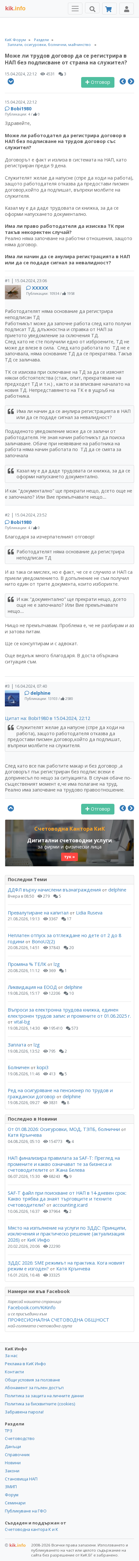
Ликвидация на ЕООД (32, 987)
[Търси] (92, 7)
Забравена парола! (24, 1412)
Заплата (17, 1045)
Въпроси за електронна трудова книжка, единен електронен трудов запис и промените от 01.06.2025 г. (69, 1013)
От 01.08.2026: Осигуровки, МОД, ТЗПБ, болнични (64, 1129)
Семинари (15, 1503)
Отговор (100, 82)
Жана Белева (70, 1170)
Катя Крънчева (25, 1135)
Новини (13, 1463)
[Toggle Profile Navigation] (126, 9)
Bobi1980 (21, 108)
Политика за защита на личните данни (44, 1396)
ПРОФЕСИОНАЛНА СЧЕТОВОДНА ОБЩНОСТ (58, 1320)
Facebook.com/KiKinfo (32, 1307)
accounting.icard (70, 1205)
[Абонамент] (109, 9)
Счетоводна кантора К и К (31, 1529)
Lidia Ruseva (89, 913)
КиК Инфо (38, 1240)
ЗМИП (11, 1486)
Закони (12, 1471)
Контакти (14, 1372)
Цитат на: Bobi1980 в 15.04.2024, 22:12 (47, 718)
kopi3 (42, 1067)
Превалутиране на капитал (38, 913)
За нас (11, 1355)
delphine (40, 693)
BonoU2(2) (43, 941)
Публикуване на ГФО (26, 1511)
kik (15, 1545)
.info (15, 8)
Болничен (18, 1067)
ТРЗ (8, 1431)
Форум (11, 1495)
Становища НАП (21, 1479)
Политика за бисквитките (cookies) (40, 1404)
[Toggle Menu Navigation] (75, 9)
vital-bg (22, 1022)
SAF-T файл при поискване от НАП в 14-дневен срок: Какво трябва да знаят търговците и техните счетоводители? (67, 1199)
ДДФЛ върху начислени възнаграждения (54, 890)
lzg (57, 964)
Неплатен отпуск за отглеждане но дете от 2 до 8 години (64, 938)
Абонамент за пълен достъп (34, 1387)
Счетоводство (20, 1438)
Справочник (17, 1454)
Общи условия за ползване (32, 1380)
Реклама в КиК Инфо (25, 1364)
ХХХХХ (40, 288)
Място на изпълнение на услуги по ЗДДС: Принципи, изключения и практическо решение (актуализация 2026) (67, 1234)
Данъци (13, 1446)
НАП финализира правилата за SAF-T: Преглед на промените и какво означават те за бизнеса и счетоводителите (64, 1164)
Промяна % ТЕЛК (27, 964)
